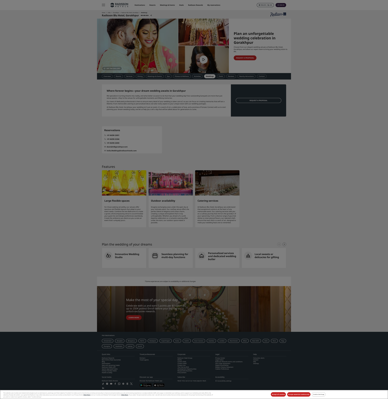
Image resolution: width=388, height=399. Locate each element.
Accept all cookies (278, 394)
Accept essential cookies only (298, 394)
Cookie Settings (318, 394)
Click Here (87, 395)
